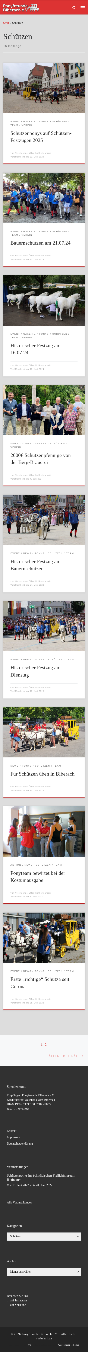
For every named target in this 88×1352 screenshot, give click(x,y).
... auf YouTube (16, 1305)
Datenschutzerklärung (20, 1143)
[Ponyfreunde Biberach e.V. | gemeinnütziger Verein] (21, 7)
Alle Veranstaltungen (19, 1202)
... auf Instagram (17, 1300)
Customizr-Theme (68, 1344)
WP (29, 1344)
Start (6, 23)
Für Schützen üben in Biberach (42, 774)
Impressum (13, 1137)
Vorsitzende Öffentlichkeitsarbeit (33, 153)
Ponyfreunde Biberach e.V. (40, 1334)
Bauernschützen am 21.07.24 (40, 243)
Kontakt (11, 1131)
